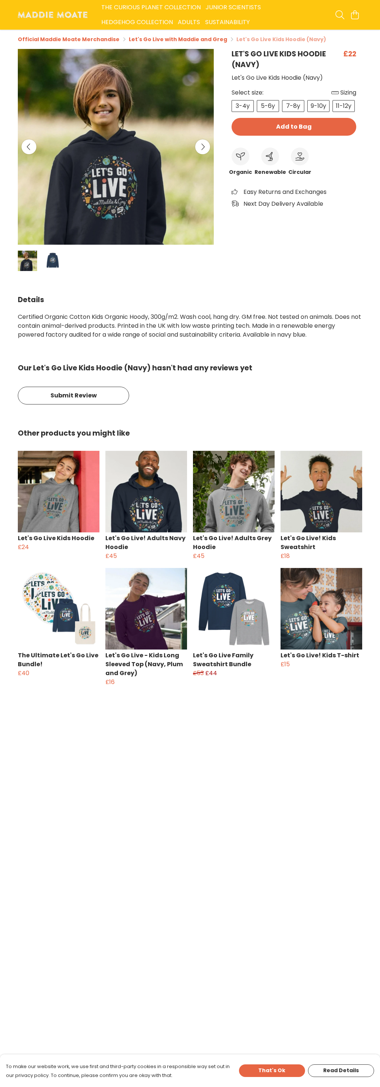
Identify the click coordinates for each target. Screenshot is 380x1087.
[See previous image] (29, 146)
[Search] (339, 14)
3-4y (243, 106)
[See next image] (202, 146)
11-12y (343, 106)
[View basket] (354, 14)
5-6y (268, 106)
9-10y (318, 106)
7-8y (293, 106)
